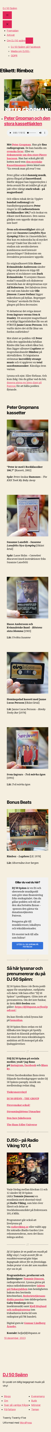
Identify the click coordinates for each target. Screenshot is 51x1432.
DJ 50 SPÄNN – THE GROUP (23, 1098)
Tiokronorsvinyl (17, 1092)
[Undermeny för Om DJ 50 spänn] (29, 41)
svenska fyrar (15, 151)
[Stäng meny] (7, 24)
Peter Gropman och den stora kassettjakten (27, 120)
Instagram (16, 1065)
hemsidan (16, 1020)
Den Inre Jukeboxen (19, 1118)
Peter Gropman (21, 144)
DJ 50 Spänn (10, 8)
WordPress (26, 1422)
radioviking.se (19, 1227)
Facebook (30, 1065)
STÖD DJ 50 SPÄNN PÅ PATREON (27, 945)
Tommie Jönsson (34, 1278)
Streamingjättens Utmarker (24, 1111)
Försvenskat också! (18, 1105)
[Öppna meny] (7, 15)
